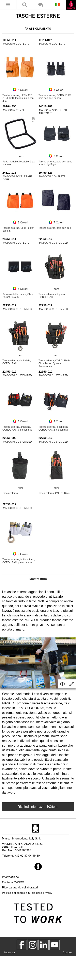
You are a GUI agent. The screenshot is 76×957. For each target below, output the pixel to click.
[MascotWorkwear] (22, 945)
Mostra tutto (38, 579)
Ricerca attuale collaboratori (20, 887)
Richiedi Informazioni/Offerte (38, 806)
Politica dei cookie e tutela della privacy (27, 892)
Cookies (67, 952)
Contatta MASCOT (14, 882)
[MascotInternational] (54, 945)
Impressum (10, 952)
